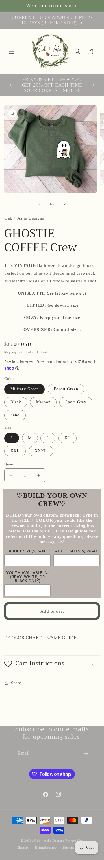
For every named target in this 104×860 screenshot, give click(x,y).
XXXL (41, 451)
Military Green (24, 389)
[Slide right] (64, 203)
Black (15, 402)
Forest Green (66, 389)
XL (67, 438)
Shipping (10, 352)
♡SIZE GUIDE (62, 637)
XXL (15, 451)
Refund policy (46, 847)
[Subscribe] (85, 753)
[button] (11, 51)
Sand (15, 415)
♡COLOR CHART (23, 637)
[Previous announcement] (10, 85)
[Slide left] (39, 203)
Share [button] (16, 683)
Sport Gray (75, 402)
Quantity (11, 464)
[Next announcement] (93, 85)
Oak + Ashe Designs (49, 840)
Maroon (43, 402)
